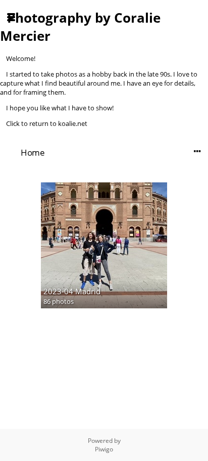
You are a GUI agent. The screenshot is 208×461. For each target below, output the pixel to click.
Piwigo (104, 449)
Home (32, 152)
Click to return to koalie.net (46, 123)
